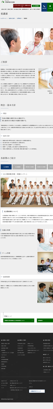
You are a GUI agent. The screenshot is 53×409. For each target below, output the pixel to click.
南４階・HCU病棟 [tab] (41, 167)
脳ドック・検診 (33, 9)
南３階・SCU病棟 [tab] (30, 167)
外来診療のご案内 (21, 343)
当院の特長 (47, 340)
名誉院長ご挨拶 (4, 348)
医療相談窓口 (4, 361)
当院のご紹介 (4, 9)
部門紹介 (38, 9)
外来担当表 (20, 348)
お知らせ (31, 386)
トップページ (4, 18)
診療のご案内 (10, 9)
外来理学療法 (31, 345)
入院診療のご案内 (47, 369)
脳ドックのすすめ (46, 357)
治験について (13, 385)
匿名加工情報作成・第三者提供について (37, 380)
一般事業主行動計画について (16, 390)
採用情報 (37, 6)
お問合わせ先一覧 (14, 380)
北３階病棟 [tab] (17, 167)
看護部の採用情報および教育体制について (14, 320)
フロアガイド (4, 355)
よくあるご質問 (4, 383)
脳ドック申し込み (47, 360)
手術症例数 (3, 366)
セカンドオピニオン (32, 348)
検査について (30, 343)
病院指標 (3, 368)
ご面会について (46, 372)
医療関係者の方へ (25, 9)
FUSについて (20, 345)
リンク (2, 387)
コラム (30, 383)
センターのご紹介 (21, 355)
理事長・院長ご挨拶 (5, 343)
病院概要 (3, 350)
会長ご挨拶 (3, 345)
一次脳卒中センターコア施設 (7, 352)
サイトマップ (4, 385)
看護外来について (31, 352)
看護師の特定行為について (33, 350)
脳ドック (47, 354)
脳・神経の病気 (21, 352)
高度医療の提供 (46, 343)
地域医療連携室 (4, 359)
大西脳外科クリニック (35, 391)
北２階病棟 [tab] (6, 167)
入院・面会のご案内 (17, 9)
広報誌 (2, 364)
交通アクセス (4, 380)
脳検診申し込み (46, 362)
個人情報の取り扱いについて (16, 383)
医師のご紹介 (20, 350)
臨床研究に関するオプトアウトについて (18, 387)
